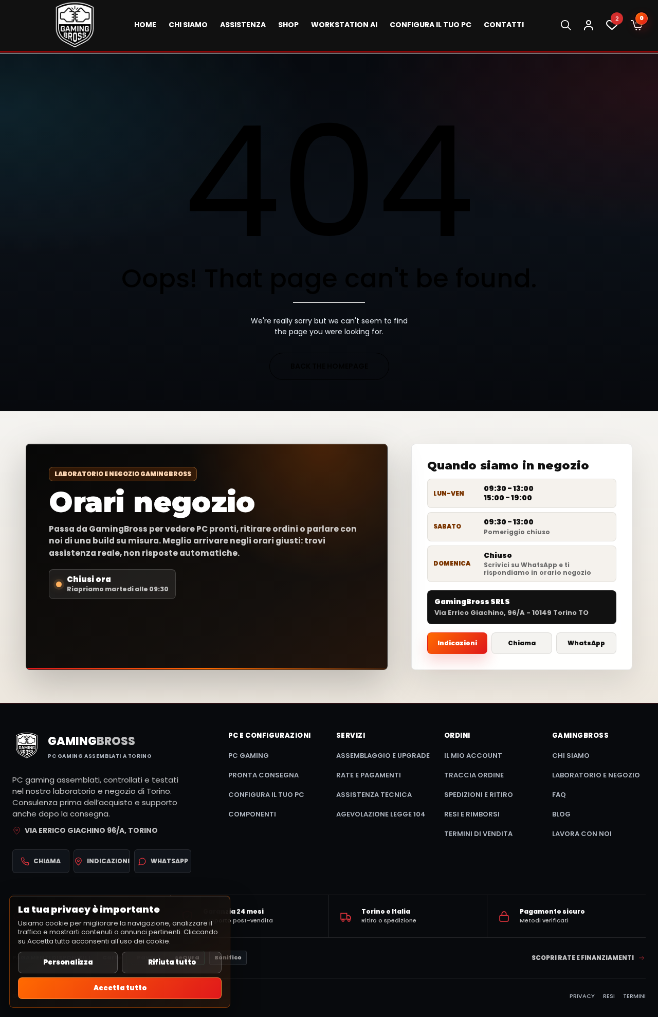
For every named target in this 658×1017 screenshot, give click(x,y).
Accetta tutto (120, 988)
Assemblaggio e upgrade (383, 755)
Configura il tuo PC (266, 795)
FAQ (559, 795)
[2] (612, 28)
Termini (634, 996)
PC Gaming (248, 755)
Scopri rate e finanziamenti (583, 957)
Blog (561, 814)
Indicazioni (457, 643)
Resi (609, 996)
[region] (119, 952)
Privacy (582, 996)
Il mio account (473, 755)
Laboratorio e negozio (596, 775)
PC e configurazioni (269, 735)
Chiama (522, 643)
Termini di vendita (478, 834)
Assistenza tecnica (374, 795)
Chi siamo (571, 755)
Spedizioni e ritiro (478, 795)
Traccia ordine (474, 775)
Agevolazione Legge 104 (381, 814)
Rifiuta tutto (172, 962)
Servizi (350, 735)
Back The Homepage (329, 366)
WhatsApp (586, 643)
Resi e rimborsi (472, 814)
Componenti (252, 814)
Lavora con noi (582, 834)
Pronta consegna (263, 775)
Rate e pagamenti (368, 775)
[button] (637, 25)
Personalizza (68, 962)
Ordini (457, 735)
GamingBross (580, 735)
